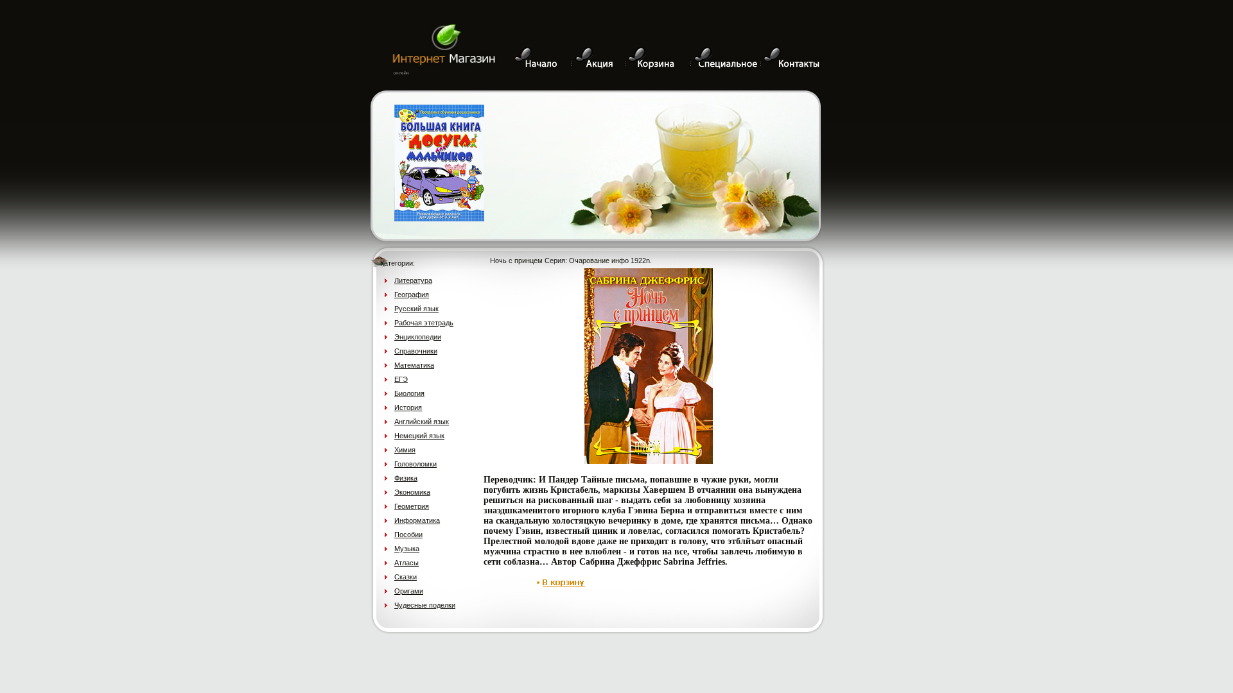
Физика (405, 478)
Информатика (417, 520)
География (411, 294)
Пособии (408, 534)
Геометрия (411, 506)
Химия (404, 450)
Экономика (412, 492)
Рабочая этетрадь (423, 323)
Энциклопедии (417, 337)
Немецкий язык (419, 436)
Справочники (415, 351)
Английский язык (421, 421)
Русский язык (416, 308)
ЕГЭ (401, 379)
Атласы (406, 563)
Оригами (408, 591)
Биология (409, 393)
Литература (413, 280)
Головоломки (415, 464)
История (408, 407)
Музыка (406, 548)
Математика (414, 365)
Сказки (405, 577)
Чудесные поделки (424, 605)
